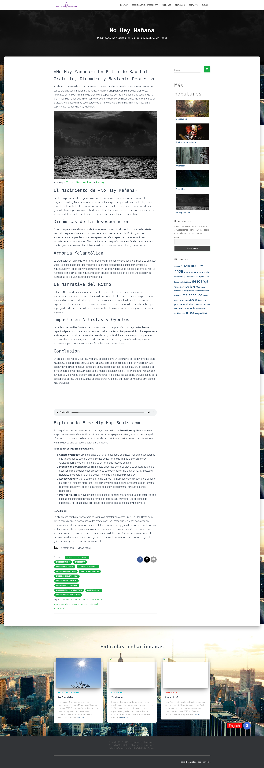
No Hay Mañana (183, 213)
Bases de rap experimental (66, 581)
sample (191, 308)
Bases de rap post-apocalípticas (69, 590)
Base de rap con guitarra (69, 693)
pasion (187, 300)
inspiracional (200, 291)
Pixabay (100, 182)
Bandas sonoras (93, 590)
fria (188, 287)
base (56, 608)
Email (176, 237)
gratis (203, 287)
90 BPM (66, 599)
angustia (204, 272)
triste (190, 313)
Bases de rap (80, 562)
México (205, 296)
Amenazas (180, 166)
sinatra (203, 309)
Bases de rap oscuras (64, 566)
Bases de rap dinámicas (90, 571)
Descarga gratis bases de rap (145, 5)
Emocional (80, 599)
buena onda (179, 282)
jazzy (207, 291)
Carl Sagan (188, 282)
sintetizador (97, 599)
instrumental (94, 604)
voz (204, 313)
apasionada (178, 277)
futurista (195, 286)
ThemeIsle (205, 762)
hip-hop (84, 604)
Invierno (117, 697)
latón (176, 296)
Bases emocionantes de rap (67, 576)
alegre (196, 272)
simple (198, 309)
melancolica (192, 295)
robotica (206, 304)
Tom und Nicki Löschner (79, 182)
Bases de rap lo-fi (63, 562)
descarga (75, 604)
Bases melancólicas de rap (66, 585)
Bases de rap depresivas (88, 566)
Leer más (80, 717)
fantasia (178, 287)
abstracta (188, 272)
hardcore (177, 291)
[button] (247, 726)
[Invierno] (132, 673)
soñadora (179, 313)
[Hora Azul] (185, 673)
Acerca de (166, 5)
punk (196, 304)
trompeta (198, 314)
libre (62, 608)
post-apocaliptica (62, 604)
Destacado (180, 5)
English (205, 5)
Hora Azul (172, 697)
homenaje (185, 291)
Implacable (65, 697)
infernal (191, 291)
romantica (180, 308)
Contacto (193, 5)
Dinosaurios (181, 119)
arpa (184, 277)
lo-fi (180, 295)
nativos (176, 300)
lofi (72, 599)
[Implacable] (78, 673)
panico (182, 300)
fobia (185, 287)
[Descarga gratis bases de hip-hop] (66, 5)
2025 (178, 271)
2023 (88, 599)
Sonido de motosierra (186, 142)
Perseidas (180, 189)
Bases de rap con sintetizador (68, 595)
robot (200, 304)
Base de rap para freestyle (77, 557)
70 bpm (185, 266)
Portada (124, 5)
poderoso (202, 300)
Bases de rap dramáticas (66, 571)
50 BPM (177, 266)
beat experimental (201, 276)
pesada (194, 300)
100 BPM (197, 266)
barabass (190, 277)
